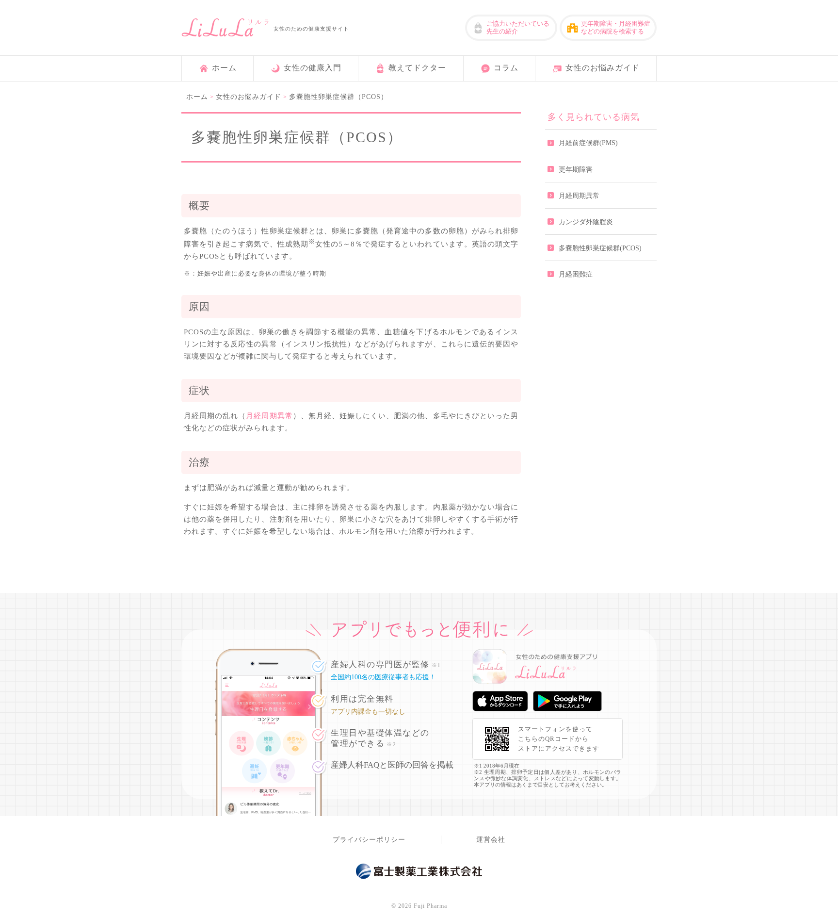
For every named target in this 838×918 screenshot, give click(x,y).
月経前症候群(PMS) (588, 143)
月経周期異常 (269, 415)
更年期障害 (576, 169)
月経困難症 (576, 274)
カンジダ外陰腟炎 (586, 222)
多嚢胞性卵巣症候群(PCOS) (600, 248)
